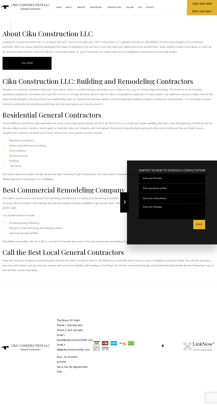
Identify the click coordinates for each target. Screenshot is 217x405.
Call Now (27, 63)
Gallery (130, 7)
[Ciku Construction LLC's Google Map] (163, 346)
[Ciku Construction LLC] (5, 7)
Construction (114, 7)
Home (59, 7)
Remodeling (96, 7)
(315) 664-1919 (202, 4)
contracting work (25, 42)
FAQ (140, 7)
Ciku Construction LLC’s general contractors (119, 42)
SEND (199, 225)
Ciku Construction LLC (30, 5)
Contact (150, 7)
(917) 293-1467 (202, 11)
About (69, 7)
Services (81, 7)
